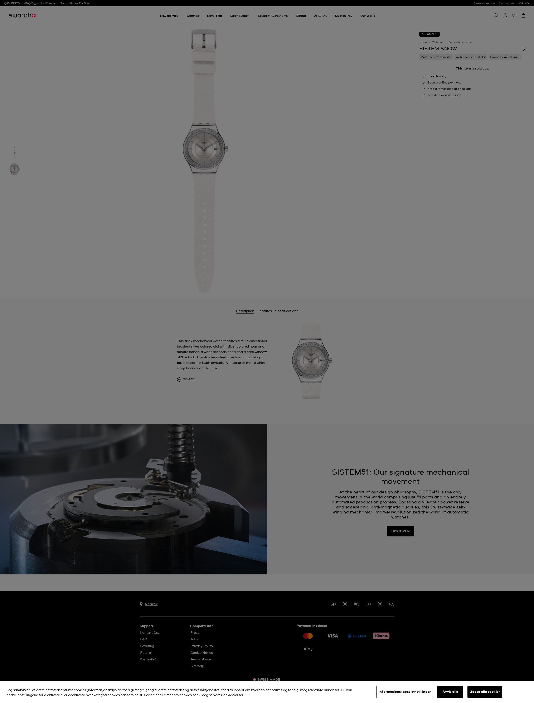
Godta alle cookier (485, 691)
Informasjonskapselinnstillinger (405, 691)
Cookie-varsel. (232, 695)
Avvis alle (450, 691)
